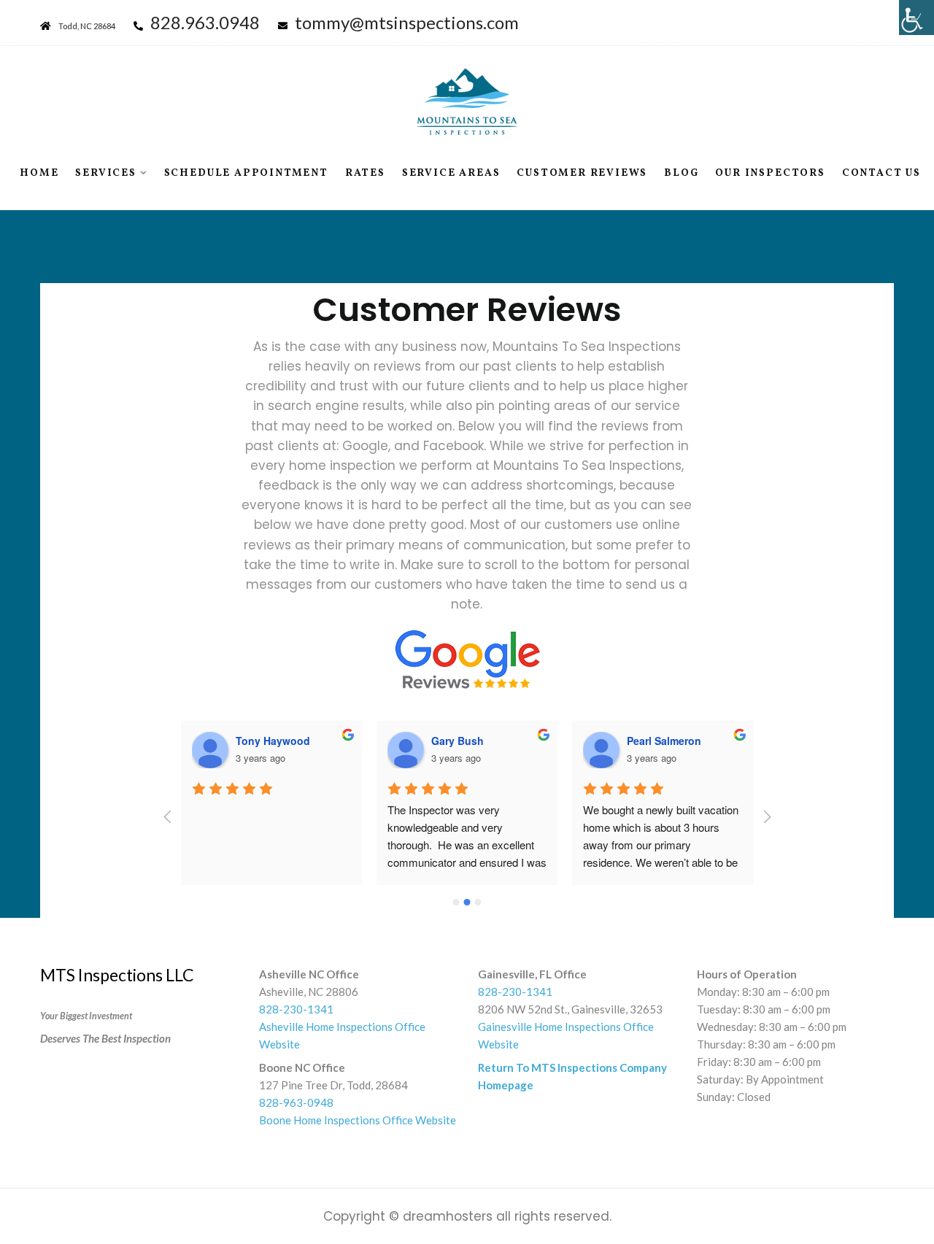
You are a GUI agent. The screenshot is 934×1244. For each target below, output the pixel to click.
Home (39, 173)
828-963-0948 (296, 1102)
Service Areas (451, 173)
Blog (681, 173)
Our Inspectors (770, 173)
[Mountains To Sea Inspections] (467, 101)
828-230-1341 (296, 1009)
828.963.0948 (205, 22)
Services (105, 173)
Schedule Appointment (246, 173)
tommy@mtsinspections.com (407, 22)
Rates (365, 173)
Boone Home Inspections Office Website (357, 1120)
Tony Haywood (273, 740)
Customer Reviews (582, 173)
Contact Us (881, 173)
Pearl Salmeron (664, 740)
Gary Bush (457, 740)
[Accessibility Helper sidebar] (916, 17)
